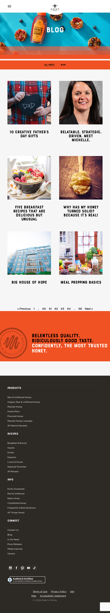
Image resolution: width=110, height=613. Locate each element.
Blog (63, 65)
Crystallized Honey (16, 503)
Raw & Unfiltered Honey (19, 397)
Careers (11, 553)
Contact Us (13, 530)
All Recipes (12, 471)
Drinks (10, 452)
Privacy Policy (58, 591)
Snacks (10, 448)
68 (80, 308)
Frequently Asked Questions (21, 508)
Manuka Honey (14, 407)
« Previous (24, 308)
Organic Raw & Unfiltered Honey (23, 402)
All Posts (49, 65)
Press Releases (14, 544)
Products (14, 388)
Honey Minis (13, 411)
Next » (89, 308)
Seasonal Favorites (16, 467)
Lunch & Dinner (15, 462)
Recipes (12, 433)
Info (10, 479)
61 (50, 308)
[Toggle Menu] (9, 6)
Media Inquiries (14, 549)
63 (62, 308)
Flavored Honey (15, 416)
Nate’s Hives (13, 498)
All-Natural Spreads (17, 425)
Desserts (11, 457)
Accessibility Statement (53, 596)
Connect (13, 520)
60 (44, 308)
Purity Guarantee (15, 489)
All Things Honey (15, 512)
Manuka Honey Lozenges (19, 421)
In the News (13, 539)
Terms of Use (40, 591)
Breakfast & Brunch (17, 443)
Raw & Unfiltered (15, 493)
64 (69, 308)
